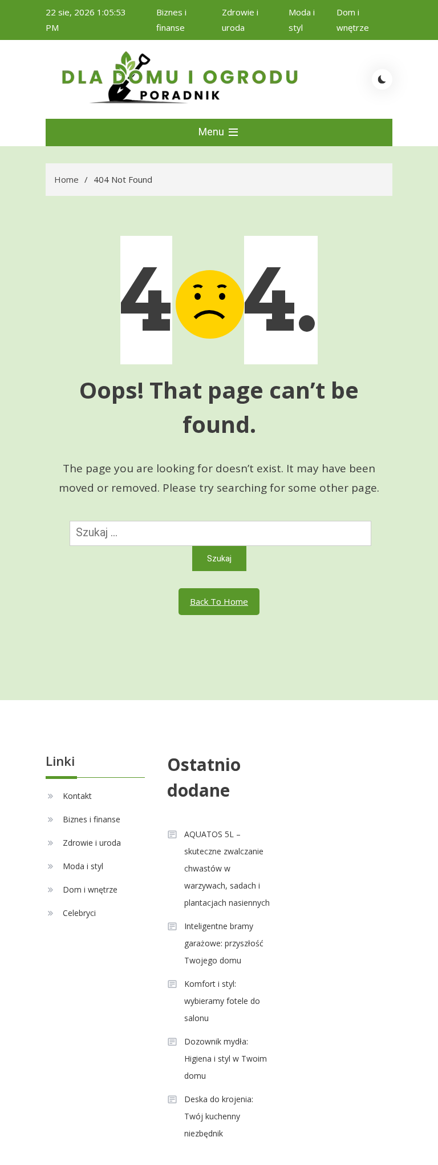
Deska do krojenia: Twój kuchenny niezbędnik (218, 1116)
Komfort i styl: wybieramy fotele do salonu (222, 1000)
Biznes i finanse (91, 819)
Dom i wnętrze (90, 889)
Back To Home (219, 601)
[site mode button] (382, 79)
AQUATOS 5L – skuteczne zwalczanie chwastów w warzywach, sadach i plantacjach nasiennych (227, 868)
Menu (212, 132)
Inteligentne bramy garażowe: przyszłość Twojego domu (223, 943)
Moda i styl (83, 866)
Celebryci (79, 912)
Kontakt (77, 795)
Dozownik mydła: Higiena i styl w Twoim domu (225, 1058)
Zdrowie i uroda (92, 842)
